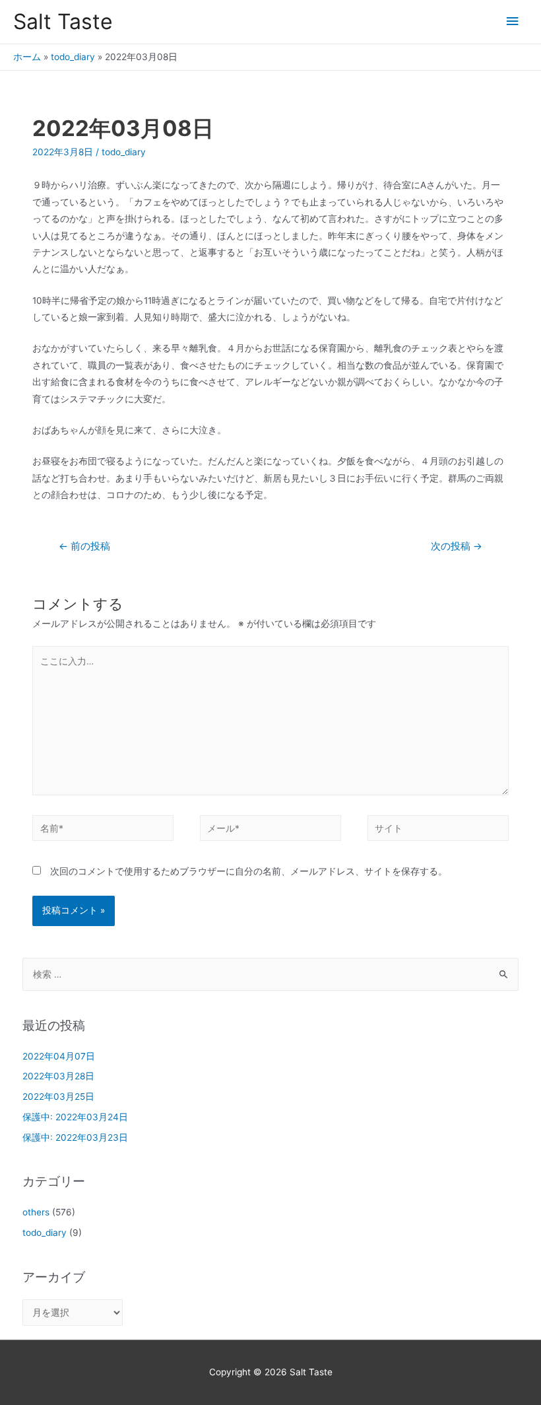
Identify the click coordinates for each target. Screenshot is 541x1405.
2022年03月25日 (58, 1096)
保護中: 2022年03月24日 (75, 1117)
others (35, 1212)
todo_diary (73, 57)
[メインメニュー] (512, 21)
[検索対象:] (270, 974)
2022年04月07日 (58, 1056)
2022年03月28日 (58, 1076)
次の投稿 (456, 546)
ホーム (27, 57)
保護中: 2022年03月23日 (75, 1137)
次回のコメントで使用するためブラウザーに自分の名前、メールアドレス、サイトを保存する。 (248, 871)
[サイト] (438, 830)
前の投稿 (84, 546)
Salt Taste (63, 21)
